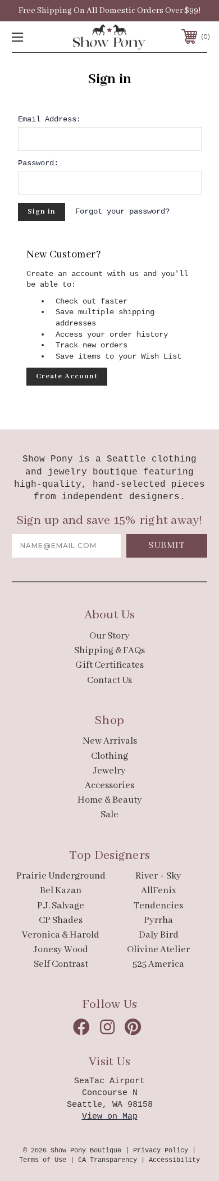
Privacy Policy (160, 1151)
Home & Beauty (109, 800)
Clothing (109, 756)
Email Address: (49, 119)
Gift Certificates (109, 665)
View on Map (110, 1116)
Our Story (109, 636)
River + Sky (158, 876)
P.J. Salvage (60, 906)
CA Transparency (107, 1160)
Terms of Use (42, 1160)
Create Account (67, 376)
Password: (38, 163)
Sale (109, 815)
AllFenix (158, 891)
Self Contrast (61, 964)
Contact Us (109, 680)
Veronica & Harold (60, 935)
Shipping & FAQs (109, 651)
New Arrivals (110, 741)
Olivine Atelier (158, 950)
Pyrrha (158, 920)
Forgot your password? (122, 211)
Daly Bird (159, 935)
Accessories (109, 785)
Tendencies (158, 906)
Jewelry (109, 771)
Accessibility (174, 1160)
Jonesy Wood (61, 950)
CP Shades (61, 920)
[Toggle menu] (31, 36)
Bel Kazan (60, 891)
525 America (158, 964)
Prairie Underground (61, 876)
